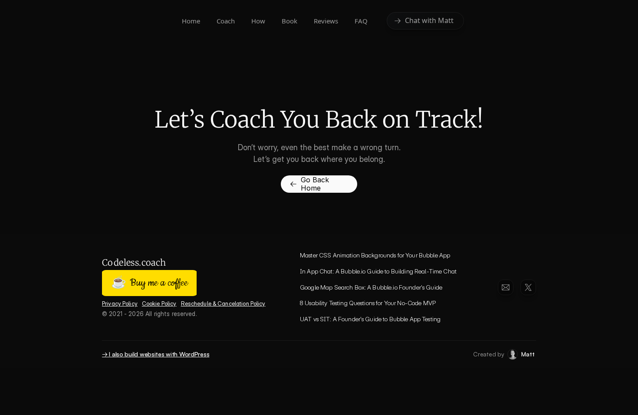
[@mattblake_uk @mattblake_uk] (528, 287)
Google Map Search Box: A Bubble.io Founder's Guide (371, 287)
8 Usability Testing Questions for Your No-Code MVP (368, 302)
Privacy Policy (120, 303)
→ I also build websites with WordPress (155, 354)
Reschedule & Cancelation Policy (223, 303)
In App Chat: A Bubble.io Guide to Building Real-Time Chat (378, 271)
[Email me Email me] (505, 287)
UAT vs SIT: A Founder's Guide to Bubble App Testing (370, 319)
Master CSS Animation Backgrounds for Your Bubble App (375, 255)
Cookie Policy (159, 303)
